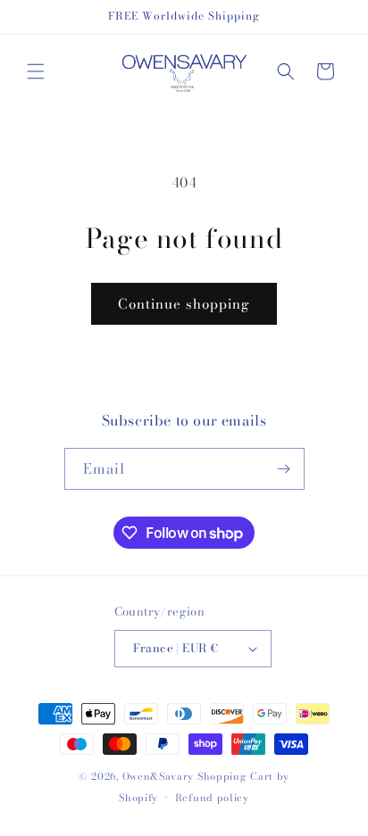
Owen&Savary (158, 776)
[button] (35, 71)
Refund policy (212, 797)
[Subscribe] (284, 469)
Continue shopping (184, 304)
